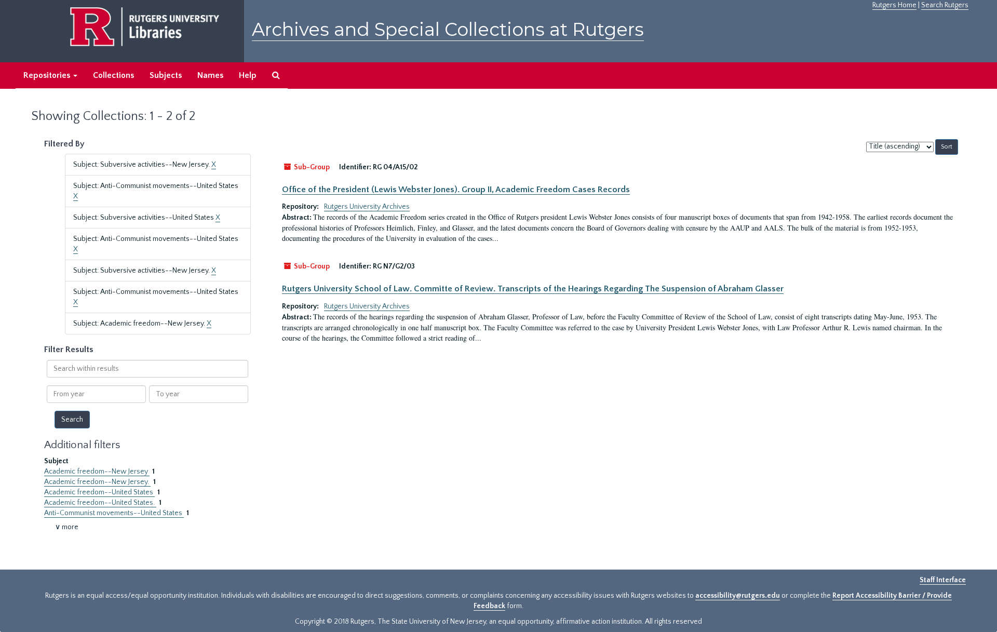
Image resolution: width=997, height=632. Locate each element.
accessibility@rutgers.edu (737, 595)
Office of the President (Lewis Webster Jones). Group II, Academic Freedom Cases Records (456, 189)
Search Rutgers (944, 5)
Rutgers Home (894, 5)
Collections (113, 75)
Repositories (47, 75)
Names (210, 75)
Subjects (166, 75)
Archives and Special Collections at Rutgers (448, 29)
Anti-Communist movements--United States (114, 513)
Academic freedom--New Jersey (97, 471)
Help (248, 75)
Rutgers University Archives (367, 207)
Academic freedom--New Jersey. (97, 482)
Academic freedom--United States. (100, 503)
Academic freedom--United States (99, 492)
